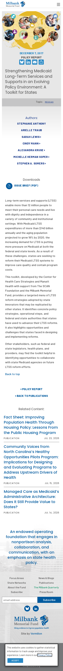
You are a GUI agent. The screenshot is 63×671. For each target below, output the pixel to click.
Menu (58, 4)
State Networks (16, 582)
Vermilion (36, 633)
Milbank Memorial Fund (15, 4)
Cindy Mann (31, 143)
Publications (46, 582)
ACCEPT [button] (15, 660)
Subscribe (17, 591)
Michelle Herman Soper (30, 156)
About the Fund (17, 587)
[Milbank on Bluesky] (27, 608)
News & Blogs (46, 578)
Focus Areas (17, 578)
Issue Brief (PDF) (26, 185)
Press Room (46, 591)
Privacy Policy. (45, 655)
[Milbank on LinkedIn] (36, 608)
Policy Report (32, 389)
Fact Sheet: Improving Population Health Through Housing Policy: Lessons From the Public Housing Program (31, 425)
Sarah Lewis (31, 136)
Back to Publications (32, 395)
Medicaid (49, 102)
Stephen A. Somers (31, 163)
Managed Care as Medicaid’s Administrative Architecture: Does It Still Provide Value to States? (31, 499)
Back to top (12, 374)
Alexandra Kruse (31, 150)
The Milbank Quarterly (46, 587)
